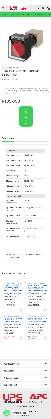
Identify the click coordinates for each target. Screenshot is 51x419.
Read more (21, 310)
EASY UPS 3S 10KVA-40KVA (21, 14)
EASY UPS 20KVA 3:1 (35, 283)
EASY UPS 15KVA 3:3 (10, 316)
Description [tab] (8, 138)
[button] (47, 22)
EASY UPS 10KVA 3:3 (35, 316)
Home (4, 14)
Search (38, 8)
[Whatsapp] (6, 413)
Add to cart (26, 117)
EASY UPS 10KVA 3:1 (10, 283)
